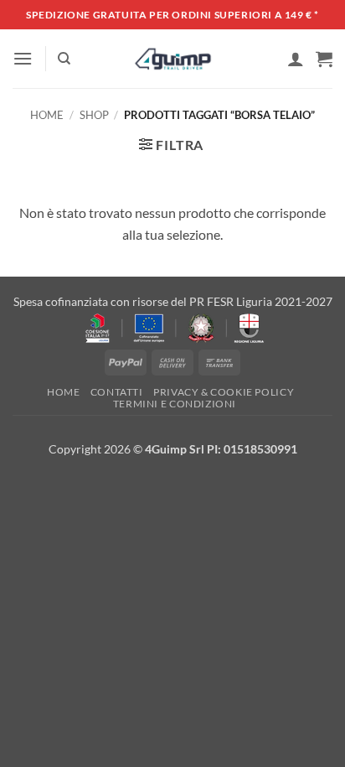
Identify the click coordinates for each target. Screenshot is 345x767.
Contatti (116, 392)
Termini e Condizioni (174, 403)
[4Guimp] (172, 58)
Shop (94, 115)
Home (47, 115)
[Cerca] (64, 59)
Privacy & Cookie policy (223, 392)
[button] (23, 58)
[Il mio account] (295, 58)
